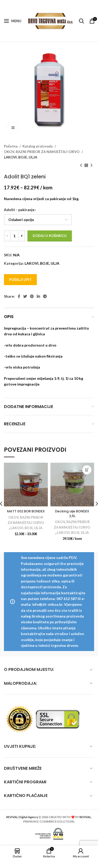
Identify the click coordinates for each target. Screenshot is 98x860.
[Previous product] (81, 165)
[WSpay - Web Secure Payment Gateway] (49, 833)
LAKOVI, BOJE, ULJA (20, 157)
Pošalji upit (20, 280)
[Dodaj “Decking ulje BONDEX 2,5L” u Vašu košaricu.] (86, 469)
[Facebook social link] (19, 296)
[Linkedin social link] (38, 296)
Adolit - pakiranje (19, 209)
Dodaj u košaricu (50, 236)
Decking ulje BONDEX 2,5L (72, 513)
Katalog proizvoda (37, 146)
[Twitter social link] (25, 296)
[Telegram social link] (45, 296)
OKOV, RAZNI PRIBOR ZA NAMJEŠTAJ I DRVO (42, 152)
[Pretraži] (81, 21)
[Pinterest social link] (31, 296)
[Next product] (91, 165)
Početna (11, 146)
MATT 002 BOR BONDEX (26, 511)
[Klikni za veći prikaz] (13, 127)
